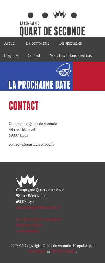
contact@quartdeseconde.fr (38, 207)
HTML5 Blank (63, 251)
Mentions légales (29, 225)
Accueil (10, 43)
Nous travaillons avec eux (71, 55)
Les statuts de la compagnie (38, 219)
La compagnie (37, 43)
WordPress (37, 251)
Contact (34, 55)
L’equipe (11, 55)
